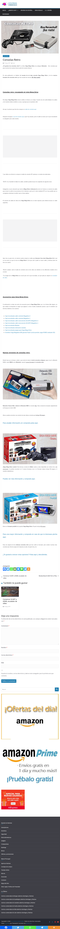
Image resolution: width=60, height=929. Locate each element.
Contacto (3, 880)
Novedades (5, 14)
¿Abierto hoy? (12, 10)
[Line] (21, 569)
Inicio (4, 10)
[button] (17, 10)
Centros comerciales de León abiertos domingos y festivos (16, 912)
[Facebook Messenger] (18, 569)
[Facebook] (4, 569)
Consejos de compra (6, 866)
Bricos (3, 851)
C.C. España (48, 10)
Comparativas (5, 844)
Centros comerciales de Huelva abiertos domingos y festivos (17, 906)
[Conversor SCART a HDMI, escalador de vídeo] (10, 588)
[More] (28, 569)
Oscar (13, 63)
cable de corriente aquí (30, 109)
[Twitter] (8, 569)
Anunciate (4, 876)
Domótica (3, 831)
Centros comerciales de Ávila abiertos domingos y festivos (16, 909)
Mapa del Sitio (5, 883)
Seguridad (4, 834)
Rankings (3, 847)
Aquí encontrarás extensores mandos (15, 327)
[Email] (14, 569)
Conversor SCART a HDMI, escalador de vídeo (14, 577)
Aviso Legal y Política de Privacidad (10, 886)
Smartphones (4, 827)
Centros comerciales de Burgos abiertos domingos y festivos (17, 896)
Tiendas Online (5, 870)
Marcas (3, 873)
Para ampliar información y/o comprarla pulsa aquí (20, 423)
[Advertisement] (30, 146)
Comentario (5, 626)
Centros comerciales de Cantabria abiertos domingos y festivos (18, 902)
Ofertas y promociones (7, 854)
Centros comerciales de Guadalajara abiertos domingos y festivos (18, 899)
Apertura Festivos (6, 863)
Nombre (4, 647)
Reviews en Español (26, 10)
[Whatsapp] (11, 569)
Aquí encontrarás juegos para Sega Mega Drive (18, 330)
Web (2, 663)
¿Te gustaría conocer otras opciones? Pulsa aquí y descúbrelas (25, 554)
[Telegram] (25, 569)
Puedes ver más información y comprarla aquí (19, 479)
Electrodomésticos (6, 837)
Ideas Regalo (39, 10)
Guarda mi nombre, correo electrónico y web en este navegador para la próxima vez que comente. (27, 675)
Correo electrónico (7, 655)
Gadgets (3, 841)
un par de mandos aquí (18, 116)
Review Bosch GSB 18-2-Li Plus (48, 576)
